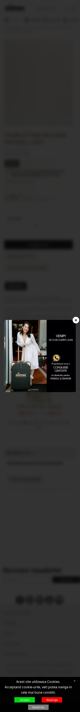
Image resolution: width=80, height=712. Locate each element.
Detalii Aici (38, 707)
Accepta (25, 700)
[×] (40, 355)
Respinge (52, 700)
